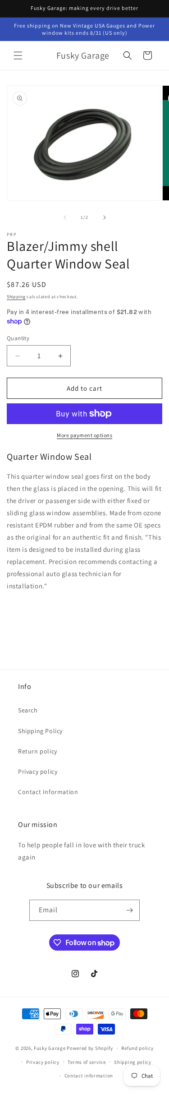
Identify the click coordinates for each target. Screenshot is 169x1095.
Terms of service (86, 1062)
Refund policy (137, 1048)
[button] (18, 55)
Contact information (88, 1075)
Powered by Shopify (90, 1048)
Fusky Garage (49, 1048)
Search (28, 710)
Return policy (37, 751)
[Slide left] (65, 217)
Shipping (16, 297)
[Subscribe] (129, 910)
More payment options (84, 435)
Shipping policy (132, 1062)
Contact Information (48, 792)
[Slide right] (104, 217)
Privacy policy (37, 771)
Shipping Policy (40, 731)
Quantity (18, 338)
